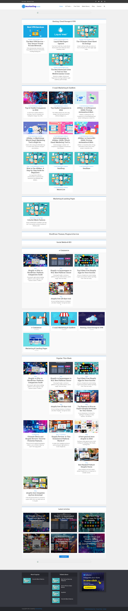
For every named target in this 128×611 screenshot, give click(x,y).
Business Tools (30, 1)
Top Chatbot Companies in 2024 (61, 109)
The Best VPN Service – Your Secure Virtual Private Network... (35, 43)
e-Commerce (36, 327)
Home (61, 6)
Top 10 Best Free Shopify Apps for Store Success (86, 271)
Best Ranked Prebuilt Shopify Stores (86, 466)
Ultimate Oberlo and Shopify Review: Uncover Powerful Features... (35, 439)
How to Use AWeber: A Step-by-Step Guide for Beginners (35, 170)
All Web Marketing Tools (90, 609)
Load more (64, 556)
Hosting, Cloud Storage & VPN (35, 39)
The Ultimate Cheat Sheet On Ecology (86, 42)
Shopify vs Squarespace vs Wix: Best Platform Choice (61, 271)
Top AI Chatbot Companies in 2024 (35, 109)
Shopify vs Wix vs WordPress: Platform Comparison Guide (35, 272)
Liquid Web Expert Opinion (61, 42)
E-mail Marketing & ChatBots (35, 106)
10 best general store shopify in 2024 (86, 438)
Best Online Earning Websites (66, 579)
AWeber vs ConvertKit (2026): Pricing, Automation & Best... (86, 140)
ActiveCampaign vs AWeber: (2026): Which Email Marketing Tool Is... (61, 140)
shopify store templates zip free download (35, 494)
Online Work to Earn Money (66, 586)
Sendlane (86, 168)
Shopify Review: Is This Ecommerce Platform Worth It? (61, 439)
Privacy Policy (99, 609)
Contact (99, 6)
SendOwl (63, 592)
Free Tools (77, 6)
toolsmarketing (38, 608)
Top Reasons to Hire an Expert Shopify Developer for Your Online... (87, 408)
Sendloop (61, 168)
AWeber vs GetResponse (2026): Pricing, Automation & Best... (86, 110)
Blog (93, 6)
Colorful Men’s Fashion (36, 220)
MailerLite (61, 189)
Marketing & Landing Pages (36, 218)
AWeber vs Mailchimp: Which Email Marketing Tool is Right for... (35, 140)
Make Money (86, 6)
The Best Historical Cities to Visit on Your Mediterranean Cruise (61, 71)
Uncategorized (35, 434)
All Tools (67, 6)
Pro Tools (24, 1)
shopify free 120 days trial (61, 299)
